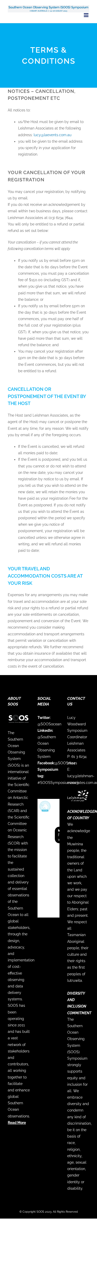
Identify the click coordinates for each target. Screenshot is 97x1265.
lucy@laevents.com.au (52, 135)
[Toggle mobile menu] (86, 15)
